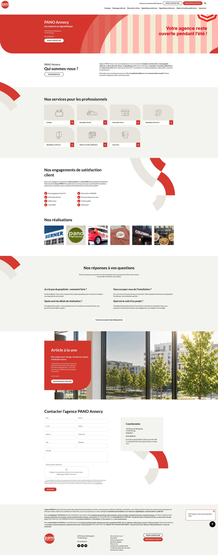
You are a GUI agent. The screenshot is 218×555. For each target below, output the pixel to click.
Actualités (113, 538)
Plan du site (114, 544)
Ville (47, 442)
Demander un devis (193, 3)
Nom (47, 418)
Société (80, 426)
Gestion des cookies (116, 550)
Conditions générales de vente (120, 548)
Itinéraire (129, 433)
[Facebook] (78, 545)
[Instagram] (85, 545)
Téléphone (81, 442)
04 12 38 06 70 (49, 36)
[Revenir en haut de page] (212, 524)
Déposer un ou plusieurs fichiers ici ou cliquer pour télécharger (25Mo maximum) (66, 473)
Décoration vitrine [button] (133, 8)
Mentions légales (116, 542)
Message (48, 450)
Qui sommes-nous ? (116, 536)
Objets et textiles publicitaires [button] (186, 8)
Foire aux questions (116, 540)
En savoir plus (54, 74)
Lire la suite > (55, 376)
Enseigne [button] (108, 8)
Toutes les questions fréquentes (109, 320)
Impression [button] (202, 8)
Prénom (80, 418)
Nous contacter (172, 3)
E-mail (47, 426)
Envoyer (50, 489)
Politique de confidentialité (119, 546)
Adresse (48, 434)
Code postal (81, 434)
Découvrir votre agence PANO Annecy (150, 3)
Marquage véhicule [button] (118, 8)
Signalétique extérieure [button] (149, 8)
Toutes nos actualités (62, 381)
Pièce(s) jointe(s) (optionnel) (54, 464)
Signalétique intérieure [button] (167, 8)
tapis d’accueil (86, 524)
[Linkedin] (82, 545)
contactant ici (98, 483)
